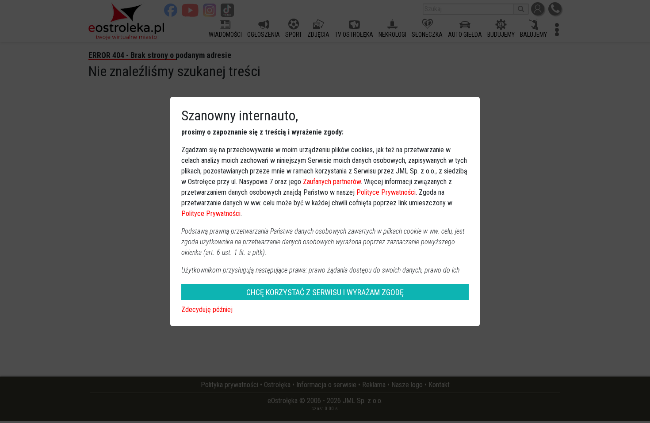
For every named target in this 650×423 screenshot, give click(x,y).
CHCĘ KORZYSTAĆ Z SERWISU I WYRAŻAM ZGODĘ (325, 292)
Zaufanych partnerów (332, 181)
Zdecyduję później (207, 309)
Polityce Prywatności (386, 192)
